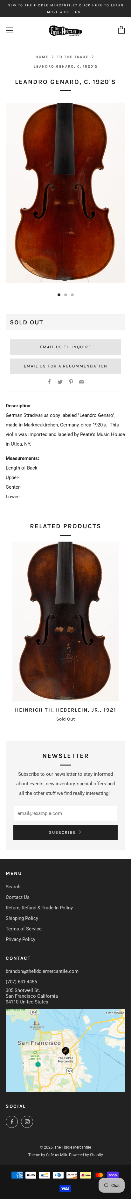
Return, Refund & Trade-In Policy (39, 908)
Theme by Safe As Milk (47, 1155)
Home (42, 57)
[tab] (59, 294)
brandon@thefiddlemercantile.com (42, 971)
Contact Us (18, 897)
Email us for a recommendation (65, 366)
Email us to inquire (65, 346)
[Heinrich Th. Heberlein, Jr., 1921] (65, 621)
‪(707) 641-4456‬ (21, 982)
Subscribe (62, 832)
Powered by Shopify (86, 1155)
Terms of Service (24, 929)
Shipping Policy (22, 918)
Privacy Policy (20, 939)
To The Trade (73, 57)
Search (13, 887)
